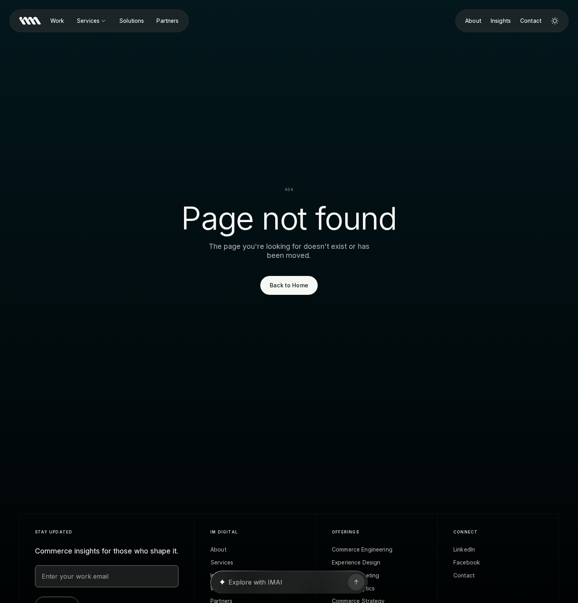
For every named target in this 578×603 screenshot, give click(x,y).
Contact (530, 21)
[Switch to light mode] (555, 21)
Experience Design (356, 562)
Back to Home (289, 285)
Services (88, 21)
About (473, 21)
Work (57, 21)
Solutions (131, 21)
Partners (167, 21)
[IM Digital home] (30, 21)
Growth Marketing (355, 575)
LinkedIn (464, 549)
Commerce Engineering (362, 549)
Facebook (466, 562)
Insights (501, 21)
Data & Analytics (353, 588)
